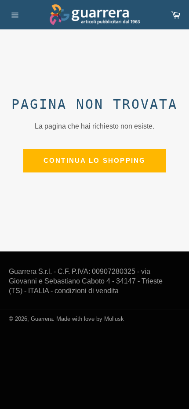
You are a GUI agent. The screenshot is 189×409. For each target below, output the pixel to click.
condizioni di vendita (87, 290)
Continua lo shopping (95, 160)
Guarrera (42, 319)
